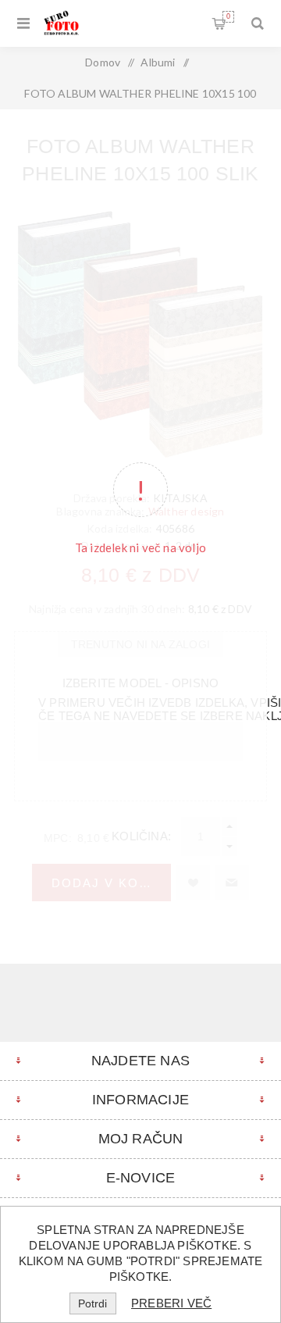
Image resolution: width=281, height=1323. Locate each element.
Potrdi (92, 1303)
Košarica (228, 16)
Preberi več (171, 1303)
